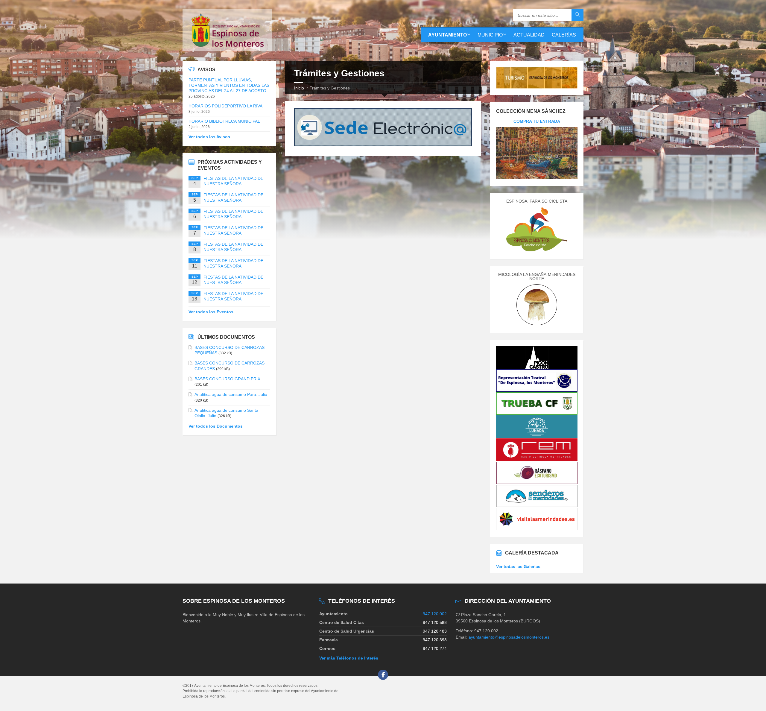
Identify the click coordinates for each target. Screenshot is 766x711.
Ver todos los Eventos (211, 311)
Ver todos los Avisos (209, 136)
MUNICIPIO (490, 34)
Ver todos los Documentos (216, 426)
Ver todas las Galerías (518, 566)
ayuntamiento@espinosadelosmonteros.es (509, 637)
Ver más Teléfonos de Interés (348, 658)
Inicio (299, 88)
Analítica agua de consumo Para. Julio (230, 394)
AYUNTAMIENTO (447, 34)
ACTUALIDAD (529, 34)
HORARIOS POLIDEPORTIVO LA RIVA (225, 106)
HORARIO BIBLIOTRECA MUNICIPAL (224, 121)
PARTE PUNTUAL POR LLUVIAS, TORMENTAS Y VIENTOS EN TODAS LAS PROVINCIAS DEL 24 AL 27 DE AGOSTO (229, 85)
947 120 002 (435, 613)
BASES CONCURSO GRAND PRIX (227, 378)
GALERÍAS (564, 34)
